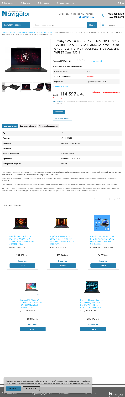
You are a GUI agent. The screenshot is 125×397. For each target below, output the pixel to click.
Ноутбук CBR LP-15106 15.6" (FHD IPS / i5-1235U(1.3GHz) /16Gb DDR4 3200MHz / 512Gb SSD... (102, 240)
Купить (22, 265)
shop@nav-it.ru (86, 17)
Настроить (31, 389)
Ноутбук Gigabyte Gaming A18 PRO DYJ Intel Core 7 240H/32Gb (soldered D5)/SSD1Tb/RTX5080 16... (91, 304)
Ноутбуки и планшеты (27, 32)
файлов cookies (83, 383)
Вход (122, 3)
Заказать (59, 111)
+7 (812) (115, 14)
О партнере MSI (96, 61)
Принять (13, 389)
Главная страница (8, 32)
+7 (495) (115, 17)
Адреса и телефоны (66, 3)
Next (49, 87)
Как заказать (44, 3)
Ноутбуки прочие (45, 32)
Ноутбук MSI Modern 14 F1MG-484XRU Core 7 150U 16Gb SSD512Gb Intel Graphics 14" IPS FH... (31, 304)
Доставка (26, 3)
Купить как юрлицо (62, 118)
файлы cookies (28, 381)
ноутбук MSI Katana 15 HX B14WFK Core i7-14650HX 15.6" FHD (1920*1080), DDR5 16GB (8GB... (63, 240)
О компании (8, 3)
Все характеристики (60, 86)
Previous (3, 87)
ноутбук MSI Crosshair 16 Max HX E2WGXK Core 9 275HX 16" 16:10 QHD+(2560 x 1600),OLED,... (22, 240)
